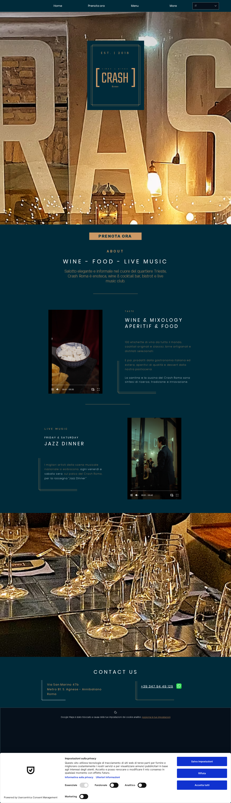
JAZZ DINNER (64, 443)
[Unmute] (58, 389)
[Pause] (52, 389)
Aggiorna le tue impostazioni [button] (156, 717)
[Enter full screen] (98, 389)
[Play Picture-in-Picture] (93, 389)
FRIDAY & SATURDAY (61, 437)
